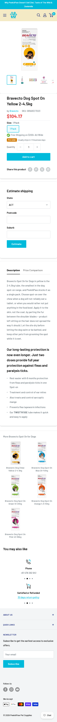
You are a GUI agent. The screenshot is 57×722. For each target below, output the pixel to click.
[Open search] (38, 15)
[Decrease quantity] (20, 147)
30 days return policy (24, 597)
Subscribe (13, 663)
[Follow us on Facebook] (5, 689)
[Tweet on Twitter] (42, 169)
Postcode (12, 212)
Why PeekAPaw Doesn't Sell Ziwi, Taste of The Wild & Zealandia (28, 4)
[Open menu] (4, 15)
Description (13, 270)
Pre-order (12, 140)
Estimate (17, 243)
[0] (51, 15)
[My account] (44, 15)
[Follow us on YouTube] (17, 689)
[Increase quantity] (37, 147)
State (10, 197)
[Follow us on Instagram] (11, 689)
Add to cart (28, 156)
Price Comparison (33, 270)
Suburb (10, 227)
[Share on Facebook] (30, 169)
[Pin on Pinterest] (36, 169)
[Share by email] (48, 169)
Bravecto (14, 111)
